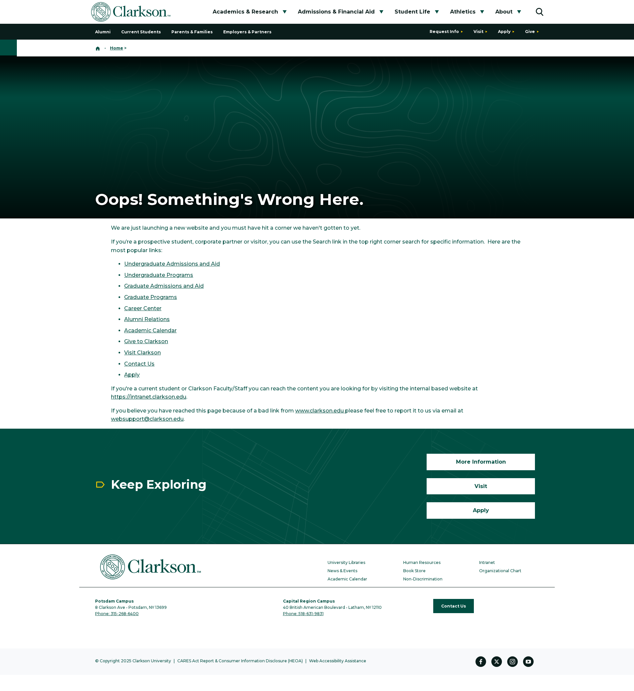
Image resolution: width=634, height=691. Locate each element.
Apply (504, 31)
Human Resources (421, 562)
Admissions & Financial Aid (336, 12)
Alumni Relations (147, 319)
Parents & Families (192, 31)
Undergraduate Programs (158, 275)
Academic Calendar (150, 330)
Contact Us (139, 364)
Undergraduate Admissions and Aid (172, 264)
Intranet (487, 562)
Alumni (103, 31)
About (503, 12)
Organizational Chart (500, 570)
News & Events (342, 570)
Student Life (412, 12)
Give (530, 31)
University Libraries (346, 562)
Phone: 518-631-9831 (303, 613)
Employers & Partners (247, 31)
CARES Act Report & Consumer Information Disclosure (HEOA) (240, 660)
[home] (97, 48)
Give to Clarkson (146, 341)
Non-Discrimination (422, 578)
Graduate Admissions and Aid (164, 286)
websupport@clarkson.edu (147, 419)
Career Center (142, 308)
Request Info (444, 31)
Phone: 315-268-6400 (117, 613)
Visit (478, 31)
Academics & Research (245, 12)
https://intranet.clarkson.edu (148, 397)
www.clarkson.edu (320, 411)
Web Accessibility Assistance (337, 660)
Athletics (463, 12)
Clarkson (148, 352)
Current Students (141, 31)
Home (116, 48)
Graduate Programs (150, 297)
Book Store (414, 570)
